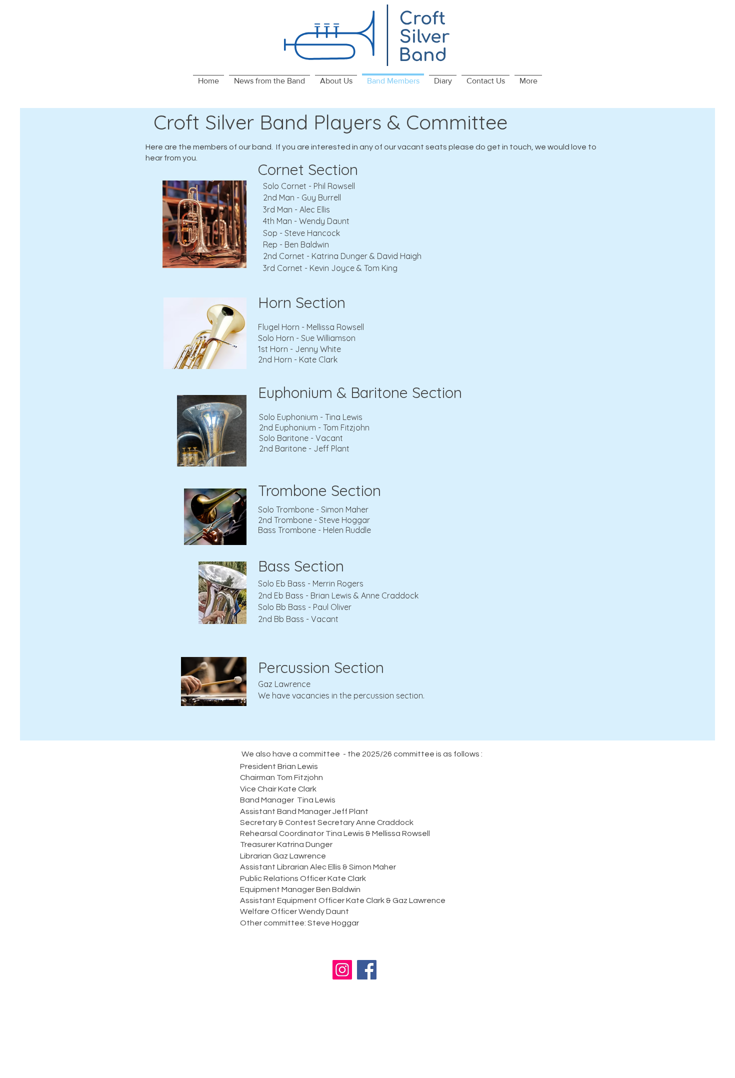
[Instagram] (342, 970)
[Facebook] (366, 970)
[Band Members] (393, 75)
